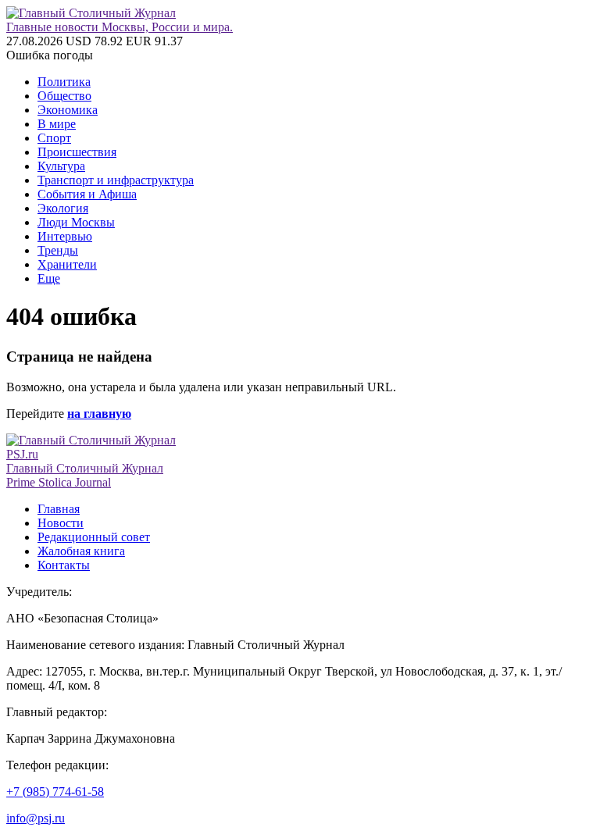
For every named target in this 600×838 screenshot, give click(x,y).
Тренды (58, 250)
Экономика (68, 109)
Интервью (65, 236)
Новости (61, 523)
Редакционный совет (94, 537)
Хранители (67, 264)
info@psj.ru (35, 818)
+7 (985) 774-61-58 (55, 791)
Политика (64, 81)
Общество (64, 95)
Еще (49, 278)
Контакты (64, 565)
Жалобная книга (81, 551)
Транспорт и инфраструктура (116, 180)
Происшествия (77, 152)
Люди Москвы (76, 222)
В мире (57, 123)
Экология (63, 208)
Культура (61, 166)
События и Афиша (87, 194)
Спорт (54, 137)
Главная (59, 508)
